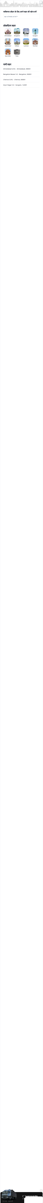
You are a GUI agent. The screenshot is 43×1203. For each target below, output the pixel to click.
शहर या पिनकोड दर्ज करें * (11, 17)
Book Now (36, 1200)
